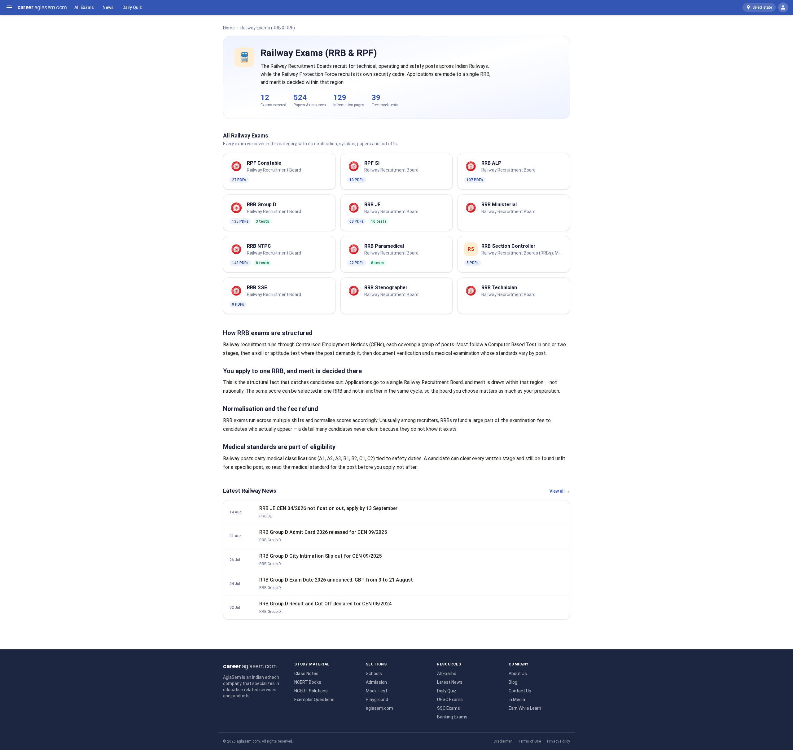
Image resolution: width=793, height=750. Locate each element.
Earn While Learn (525, 708)
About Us (518, 673)
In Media (517, 699)
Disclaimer (503, 741)
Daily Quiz (132, 7)
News (108, 7)
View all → (560, 491)
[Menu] (9, 7)
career (42, 7)
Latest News (449, 682)
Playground (377, 699)
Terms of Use (529, 741)
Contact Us (520, 690)
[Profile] (783, 7)
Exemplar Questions (314, 699)
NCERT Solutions (311, 690)
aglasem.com (379, 708)
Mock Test (376, 690)
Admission (376, 682)
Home (229, 27)
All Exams (84, 7)
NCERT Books (307, 682)
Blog (513, 682)
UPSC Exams (450, 699)
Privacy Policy (558, 741)
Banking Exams (452, 716)
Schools (374, 673)
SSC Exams (448, 708)
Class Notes (306, 673)
